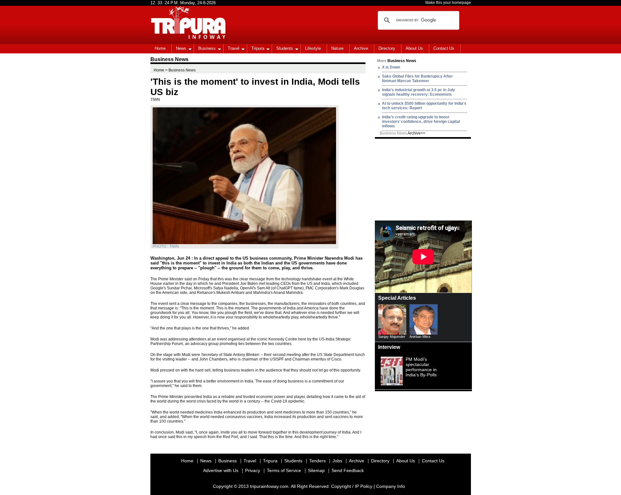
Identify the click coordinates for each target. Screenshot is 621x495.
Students (284, 48)
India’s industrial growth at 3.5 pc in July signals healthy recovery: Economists (418, 92)
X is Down (391, 67)
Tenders (317, 460)
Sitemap (316, 470)
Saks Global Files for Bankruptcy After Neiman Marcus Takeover (417, 78)
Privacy (252, 470)
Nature (337, 48)
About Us (414, 48)
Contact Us (443, 48)
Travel (233, 48)
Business (207, 48)
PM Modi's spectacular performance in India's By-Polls (421, 367)
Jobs (337, 460)
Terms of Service (284, 470)
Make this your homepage (448, 2)
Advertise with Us (220, 470)
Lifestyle (313, 48)
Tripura (257, 48)
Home (160, 48)
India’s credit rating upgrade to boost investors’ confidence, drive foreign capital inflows (421, 121)
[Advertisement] (423, 179)
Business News (402, 133)
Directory (386, 48)
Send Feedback (348, 470)
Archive (361, 48)
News (181, 48)
